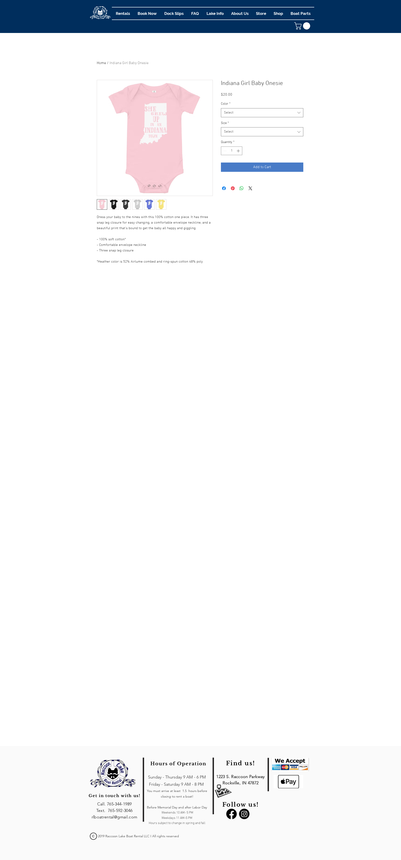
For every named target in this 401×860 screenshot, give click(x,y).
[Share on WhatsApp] (241, 188)
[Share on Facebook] (224, 188)
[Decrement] (224, 151)
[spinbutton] (231, 151)
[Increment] (239, 151)
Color (225, 104)
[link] (303, 25)
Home (101, 63)
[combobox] (262, 112)
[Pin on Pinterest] (233, 188)
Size (225, 123)
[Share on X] (250, 188)
